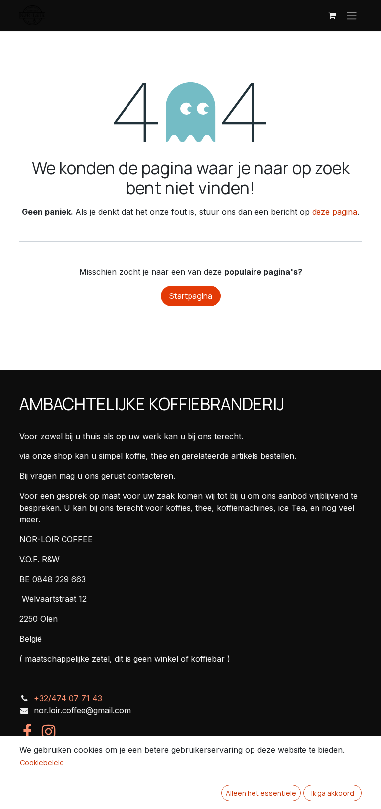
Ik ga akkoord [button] (332, 793)
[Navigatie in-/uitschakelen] (352, 15)
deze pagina (334, 212)
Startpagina (190, 296)
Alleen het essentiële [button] (261, 793)
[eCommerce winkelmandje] (332, 15)
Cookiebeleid (42, 762)
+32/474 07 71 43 (68, 698)
